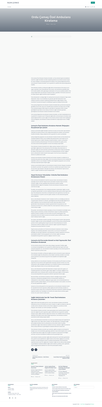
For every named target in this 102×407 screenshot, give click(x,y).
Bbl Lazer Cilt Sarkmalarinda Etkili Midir (60, 396)
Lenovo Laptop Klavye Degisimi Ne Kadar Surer (61, 388)
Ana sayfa (9, 6)
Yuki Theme (82, 404)
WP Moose (92, 404)
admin (48, 24)
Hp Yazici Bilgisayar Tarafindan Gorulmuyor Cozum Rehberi (64, 368)
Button (93, 2)
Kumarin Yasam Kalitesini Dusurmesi (59, 387)
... (39, 374)
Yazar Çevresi (13, 3)
